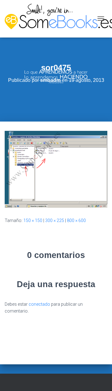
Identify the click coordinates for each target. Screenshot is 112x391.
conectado (39, 304)
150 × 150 (32, 220)
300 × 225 (54, 220)
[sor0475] (56, 169)
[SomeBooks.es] (49, 18)
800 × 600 (76, 220)
